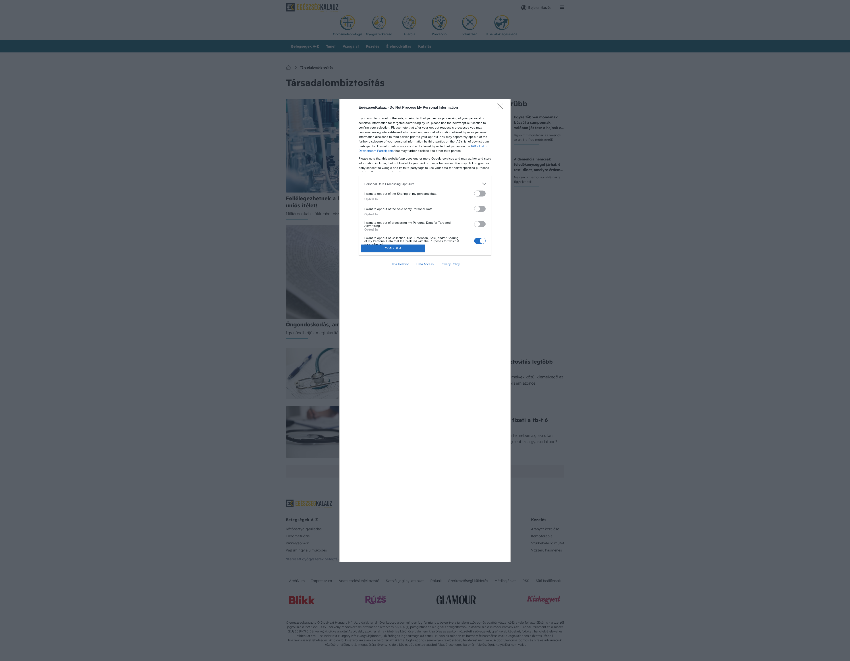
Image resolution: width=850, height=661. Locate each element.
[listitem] (425, 183)
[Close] (501, 108)
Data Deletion (400, 264)
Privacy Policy (450, 264)
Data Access (425, 264)
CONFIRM (393, 248)
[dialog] (425, 330)
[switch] (480, 194)
